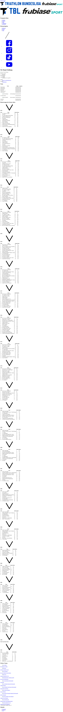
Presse (3, 30)
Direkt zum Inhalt (2, 0)
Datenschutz (4, 709)
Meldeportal (4, 28)
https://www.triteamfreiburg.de (6, 80)
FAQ (3, 710)
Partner (3, 29)
